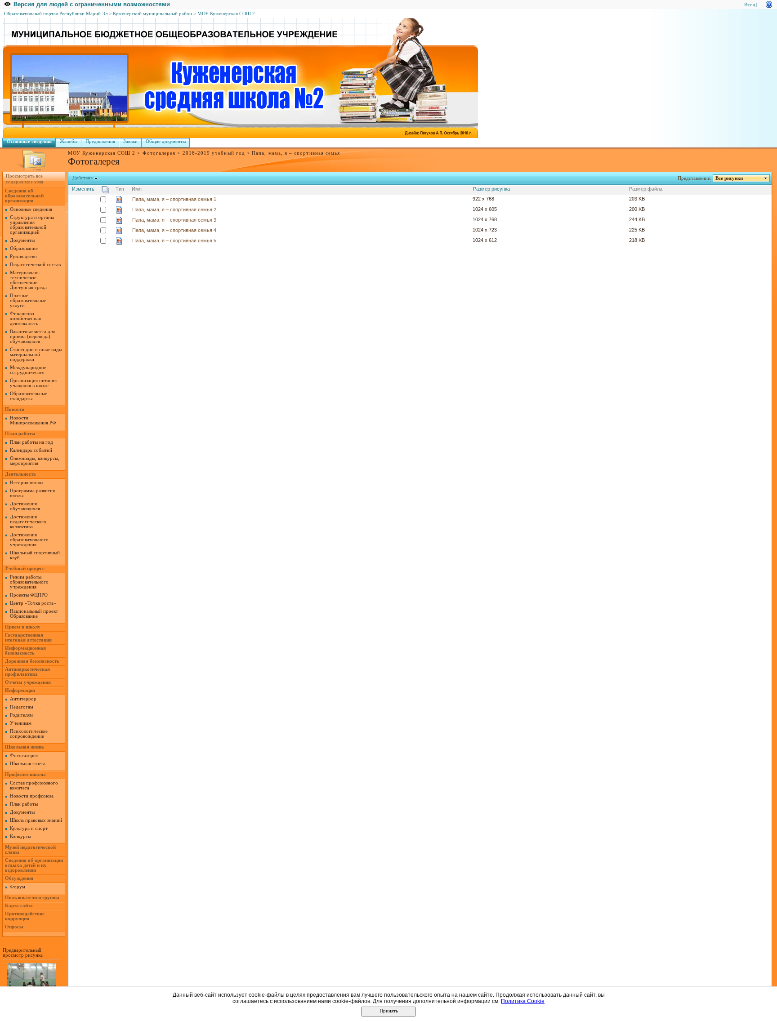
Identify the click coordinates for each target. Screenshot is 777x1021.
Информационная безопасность (25, 650)
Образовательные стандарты (28, 396)
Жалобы (68, 141)
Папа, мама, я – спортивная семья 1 (174, 199)
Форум (17, 886)
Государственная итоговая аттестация (28, 637)
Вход (749, 4)
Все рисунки (729, 178)
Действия (82, 177)
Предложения (100, 141)
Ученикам (20, 723)
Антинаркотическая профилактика (27, 672)
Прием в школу (22, 626)
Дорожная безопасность (32, 661)
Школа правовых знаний (36, 820)
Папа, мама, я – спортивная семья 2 (174, 209)
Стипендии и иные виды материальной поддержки (36, 354)
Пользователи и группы (32, 897)
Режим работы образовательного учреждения (29, 582)
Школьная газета (27, 763)
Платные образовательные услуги (28, 300)
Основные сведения (29, 141)
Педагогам (21, 706)
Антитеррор (23, 698)
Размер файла (645, 189)
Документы (22, 240)
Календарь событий (31, 450)
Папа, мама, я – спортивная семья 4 (174, 230)
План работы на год (31, 442)
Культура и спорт (29, 828)
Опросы (14, 926)
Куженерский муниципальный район (152, 13)
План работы (20, 433)
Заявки (130, 141)
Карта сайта (19, 905)
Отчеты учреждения (28, 682)
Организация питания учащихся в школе (33, 383)
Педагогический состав (35, 264)
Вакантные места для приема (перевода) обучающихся (32, 336)
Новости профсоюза (32, 796)
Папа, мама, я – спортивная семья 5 (174, 240)
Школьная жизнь (24, 747)
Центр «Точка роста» (33, 603)
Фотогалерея (159, 153)
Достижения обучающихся (25, 506)
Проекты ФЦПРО (29, 595)
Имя (137, 189)
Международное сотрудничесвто (28, 370)
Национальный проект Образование (34, 614)
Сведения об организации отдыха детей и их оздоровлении (34, 865)
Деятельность (20, 474)
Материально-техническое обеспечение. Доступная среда (28, 280)
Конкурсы (20, 836)
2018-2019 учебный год (214, 153)
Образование (24, 248)
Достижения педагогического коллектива (28, 521)
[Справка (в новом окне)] (769, 3)
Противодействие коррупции (25, 916)
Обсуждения (19, 878)
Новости (14, 409)
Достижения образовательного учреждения (29, 539)
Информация (20, 690)
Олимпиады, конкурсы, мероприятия (34, 461)
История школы (26, 482)
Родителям (21, 715)
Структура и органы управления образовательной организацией (32, 225)
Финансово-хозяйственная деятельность (25, 318)
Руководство (23, 256)
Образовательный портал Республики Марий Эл (55, 13)
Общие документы (166, 141)
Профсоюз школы (25, 774)
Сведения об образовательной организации (24, 195)
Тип (120, 189)
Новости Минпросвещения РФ (33, 420)
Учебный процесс (25, 568)
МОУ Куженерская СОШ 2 (226, 13)
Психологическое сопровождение (29, 734)
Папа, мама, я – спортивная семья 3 (174, 220)
